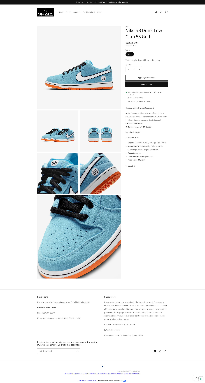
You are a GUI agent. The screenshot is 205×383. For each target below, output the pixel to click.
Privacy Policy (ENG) (82, 373)
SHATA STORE (125, 371)
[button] (156, 12)
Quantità (129, 65)
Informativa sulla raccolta (87, 380)
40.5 (129, 54)
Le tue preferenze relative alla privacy (109, 380)
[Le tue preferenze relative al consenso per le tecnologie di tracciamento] (201, 379)
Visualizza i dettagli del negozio (140, 101)
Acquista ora (146, 84)
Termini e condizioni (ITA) (118, 373)
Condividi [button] (131, 166)
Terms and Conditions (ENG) (132, 373)
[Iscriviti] (77, 351)
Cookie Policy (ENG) (104, 373)
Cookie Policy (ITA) (93, 373)
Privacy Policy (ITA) (70, 373)
